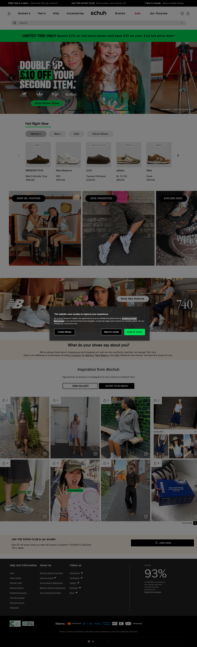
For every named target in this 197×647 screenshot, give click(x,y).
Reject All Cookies (111, 332)
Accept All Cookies (134, 332)
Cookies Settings (64, 332)
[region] (100, 323)
